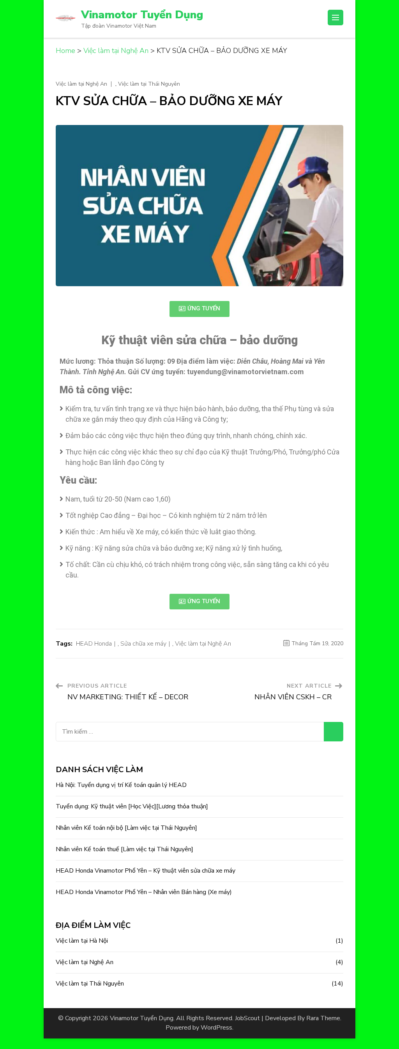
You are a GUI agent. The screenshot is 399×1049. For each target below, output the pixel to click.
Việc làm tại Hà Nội (82, 940)
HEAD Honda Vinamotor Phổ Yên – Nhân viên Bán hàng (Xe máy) (144, 892)
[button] (199, 309)
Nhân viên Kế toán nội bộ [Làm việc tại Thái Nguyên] (126, 828)
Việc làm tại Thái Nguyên (149, 84)
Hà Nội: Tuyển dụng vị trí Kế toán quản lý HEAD (121, 785)
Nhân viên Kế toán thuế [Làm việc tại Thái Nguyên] (124, 849)
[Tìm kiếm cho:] (190, 731)
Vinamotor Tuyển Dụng (142, 14)
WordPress (216, 1027)
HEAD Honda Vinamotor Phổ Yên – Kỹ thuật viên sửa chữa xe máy (145, 870)
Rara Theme (323, 1018)
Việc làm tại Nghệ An (81, 84)
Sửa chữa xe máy (143, 643)
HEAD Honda (94, 643)
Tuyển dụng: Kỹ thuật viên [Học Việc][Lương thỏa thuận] (132, 806)
